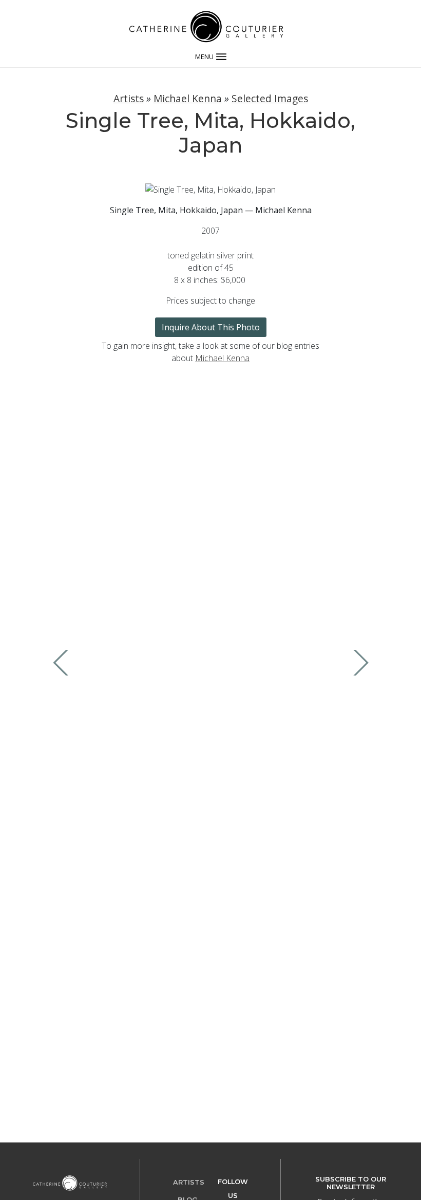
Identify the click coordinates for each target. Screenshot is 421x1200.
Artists (128, 98)
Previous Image (63, 663)
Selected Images (270, 98)
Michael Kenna (188, 98)
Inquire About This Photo (211, 327)
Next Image (358, 663)
